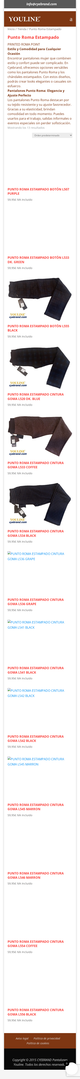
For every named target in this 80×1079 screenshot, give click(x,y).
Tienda (21, 29)
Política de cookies (38, 1043)
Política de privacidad (47, 1038)
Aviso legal (22, 1038)
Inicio (11, 29)
